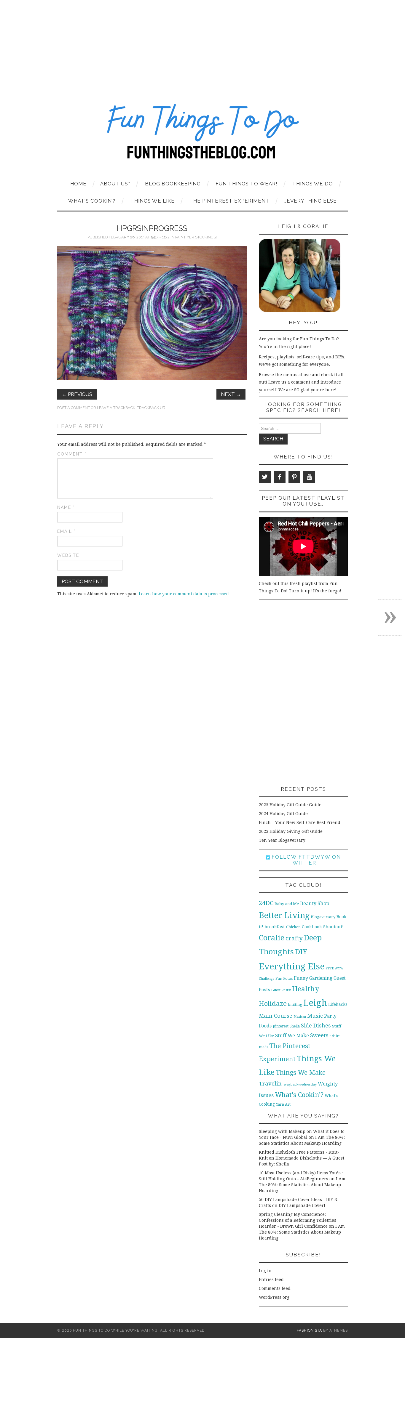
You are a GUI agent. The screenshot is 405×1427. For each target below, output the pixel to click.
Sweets (319, 1035)
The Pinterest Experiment (229, 201)
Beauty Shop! (315, 903)
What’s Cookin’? (92, 201)
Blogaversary (323, 917)
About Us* (115, 184)
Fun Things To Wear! (247, 184)
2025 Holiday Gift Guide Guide (290, 804)
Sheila (295, 1026)
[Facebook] (280, 477)
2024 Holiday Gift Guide (283, 813)
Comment (72, 454)
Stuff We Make (292, 1035)
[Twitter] (265, 477)
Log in (265, 1270)
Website (68, 555)
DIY (301, 951)
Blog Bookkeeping (173, 184)
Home (78, 184)
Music (315, 1016)
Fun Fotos (284, 978)
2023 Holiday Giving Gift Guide (291, 831)
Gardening (320, 978)
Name (66, 507)
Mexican (300, 1017)
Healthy (305, 989)
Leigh (315, 1003)
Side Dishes (316, 1025)
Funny (301, 978)
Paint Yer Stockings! (196, 237)
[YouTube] (309, 477)
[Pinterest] (294, 477)
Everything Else (291, 966)
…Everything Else (310, 201)
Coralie (271, 937)
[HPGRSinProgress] (152, 312)
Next (231, 394)
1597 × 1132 (160, 237)
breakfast (274, 926)
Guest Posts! (281, 990)
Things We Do (312, 184)
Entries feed (271, 1279)
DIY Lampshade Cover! (302, 1205)
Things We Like (152, 201)
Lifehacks (337, 1004)
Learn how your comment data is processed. (184, 593)
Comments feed (275, 1288)
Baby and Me (287, 904)
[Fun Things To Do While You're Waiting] (202, 135)
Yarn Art (283, 1104)
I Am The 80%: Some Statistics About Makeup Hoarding (302, 1184)
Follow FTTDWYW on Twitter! (305, 860)
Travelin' (271, 1083)
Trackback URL (152, 407)
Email (66, 531)
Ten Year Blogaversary (282, 840)
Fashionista (309, 1330)
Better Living (284, 915)
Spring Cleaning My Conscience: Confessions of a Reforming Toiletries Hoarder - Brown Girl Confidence (297, 1220)
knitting (295, 1004)
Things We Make (301, 1072)
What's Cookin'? (299, 1095)
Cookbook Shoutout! (323, 926)
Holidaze (273, 1003)
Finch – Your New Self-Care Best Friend (299, 822)
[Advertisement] (202, 44)
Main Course (275, 1016)
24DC (266, 903)
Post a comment (73, 407)
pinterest (280, 1026)
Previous (77, 394)
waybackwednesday (300, 1084)
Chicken (293, 927)
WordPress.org (274, 1297)
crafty (294, 938)
